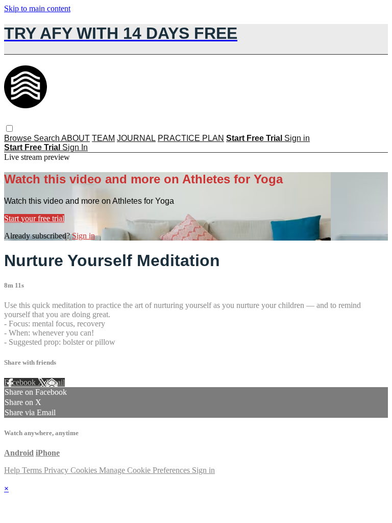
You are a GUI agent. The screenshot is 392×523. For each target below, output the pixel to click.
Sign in (297, 138)
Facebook (21, 382)
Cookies (84, 470)
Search (47, 138)
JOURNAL (136, 138)
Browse (19, 138)
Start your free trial (34, 218)
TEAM (103, 138)
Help (13, 470)
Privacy (57, 470)
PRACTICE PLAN (191, 138)
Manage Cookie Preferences (145, 470)
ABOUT (75, 138)
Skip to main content (37, 8)
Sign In (75, 147)
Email (55, 382)
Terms (33, 470)
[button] (9, 128)
